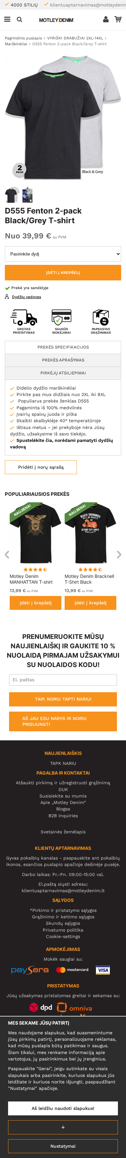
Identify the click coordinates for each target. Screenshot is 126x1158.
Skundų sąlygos (63, 923)
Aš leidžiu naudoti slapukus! (63, 1108)
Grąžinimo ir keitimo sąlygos (63, 916)
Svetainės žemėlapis (63, 831)
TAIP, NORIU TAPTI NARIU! (63, 699)
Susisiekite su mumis (63, 795)
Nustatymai (63, 1146)
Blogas (63, 808)
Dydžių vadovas (26, 297)
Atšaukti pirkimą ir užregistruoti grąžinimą (63, 782)
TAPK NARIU (63, 763)
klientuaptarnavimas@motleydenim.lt (63, 890)
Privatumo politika (63, 930)
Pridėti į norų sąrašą (41, 467)
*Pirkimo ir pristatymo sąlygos (63, 910)
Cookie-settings (63, 936)
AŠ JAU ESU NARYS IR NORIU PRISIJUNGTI (54, 721)
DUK (63, 789)
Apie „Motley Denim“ (63, 802)
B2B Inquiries (63, 815)
